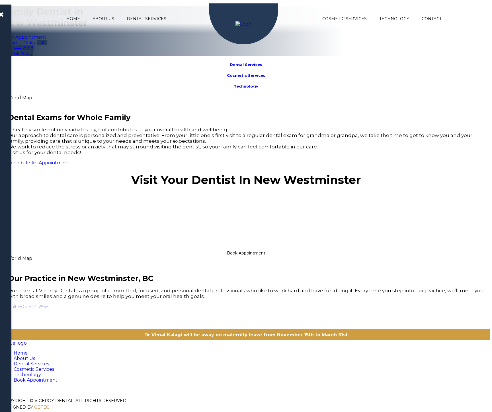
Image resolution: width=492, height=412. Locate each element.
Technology (394, 18)
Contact (432, 18)
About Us (103, 18)
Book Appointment (246, 253)
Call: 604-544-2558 (28, 306)
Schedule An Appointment (38, 162)
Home (73, 18)
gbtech (43, 407)
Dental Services (146, 18)
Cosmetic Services (344, 18)
